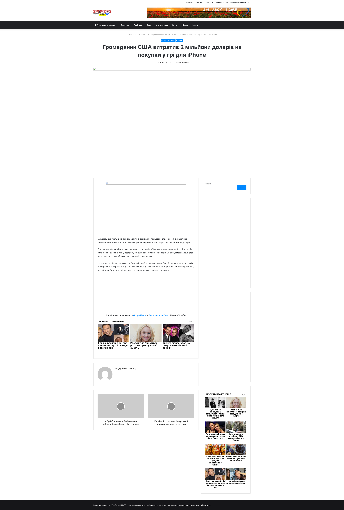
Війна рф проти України (105, 25)
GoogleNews (139, 315)
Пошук (208, 184)
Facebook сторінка (158, 315)
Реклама (219, 2)
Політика (138, 25)
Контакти (209, 2)
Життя (174, 25)
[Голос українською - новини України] (102, 13)
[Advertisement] (146, 295)
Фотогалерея (162, 25)
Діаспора (125, 25)
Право (185, 25)
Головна (189, 2)
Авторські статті (144, 34)
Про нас (199, 2)
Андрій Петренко (125, 368)
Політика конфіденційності (237, 2)
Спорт (149, 25)
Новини (195, 25)
